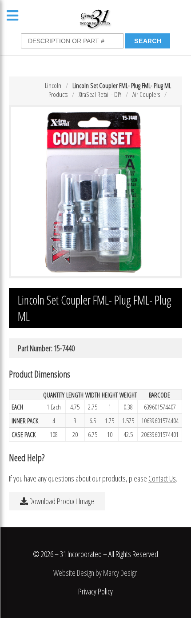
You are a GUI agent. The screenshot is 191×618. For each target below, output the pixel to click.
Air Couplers (146, 94)
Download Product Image (61, 501)
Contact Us (162, 478)
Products (58, 94)
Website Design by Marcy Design (95, 572)
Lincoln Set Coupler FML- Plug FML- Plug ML (121, 85)
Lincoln (53, 85)
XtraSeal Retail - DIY (100, 94)
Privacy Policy (95, 591)
